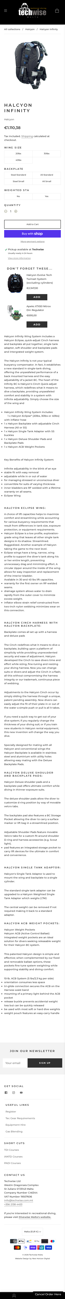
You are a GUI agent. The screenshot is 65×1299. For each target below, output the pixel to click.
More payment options (33, 241)
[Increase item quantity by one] (16, 212)
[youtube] (21, 1092)
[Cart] (57, 10)
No (18, 196)
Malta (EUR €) (31, 1231)
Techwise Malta (36, 1255)
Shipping (27, 136)
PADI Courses (12, 1163)
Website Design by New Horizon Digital (32, 1258)
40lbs (18, 160)
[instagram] (13, 1092)
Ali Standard (46, 174)
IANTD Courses (13, 1156)
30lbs (46, 153)
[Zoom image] (32, 65)
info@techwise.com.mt (18, 1200)
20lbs (18, 153)
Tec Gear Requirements (20, 1118)
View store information (19, 258)
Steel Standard (18, 174)
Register (11, 1111)
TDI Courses (11, 1149)
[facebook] (6, 1092)
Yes (46, 196)
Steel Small (18, 181)
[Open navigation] (8, 10)
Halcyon (30, 29)
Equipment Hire (16, 1124)
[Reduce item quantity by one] (6, 212)
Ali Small (46, 181)
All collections (12, 29)
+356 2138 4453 (13, 1204)
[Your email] (15, 1063)
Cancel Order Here (48, 1294)
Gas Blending (14, 1131)
